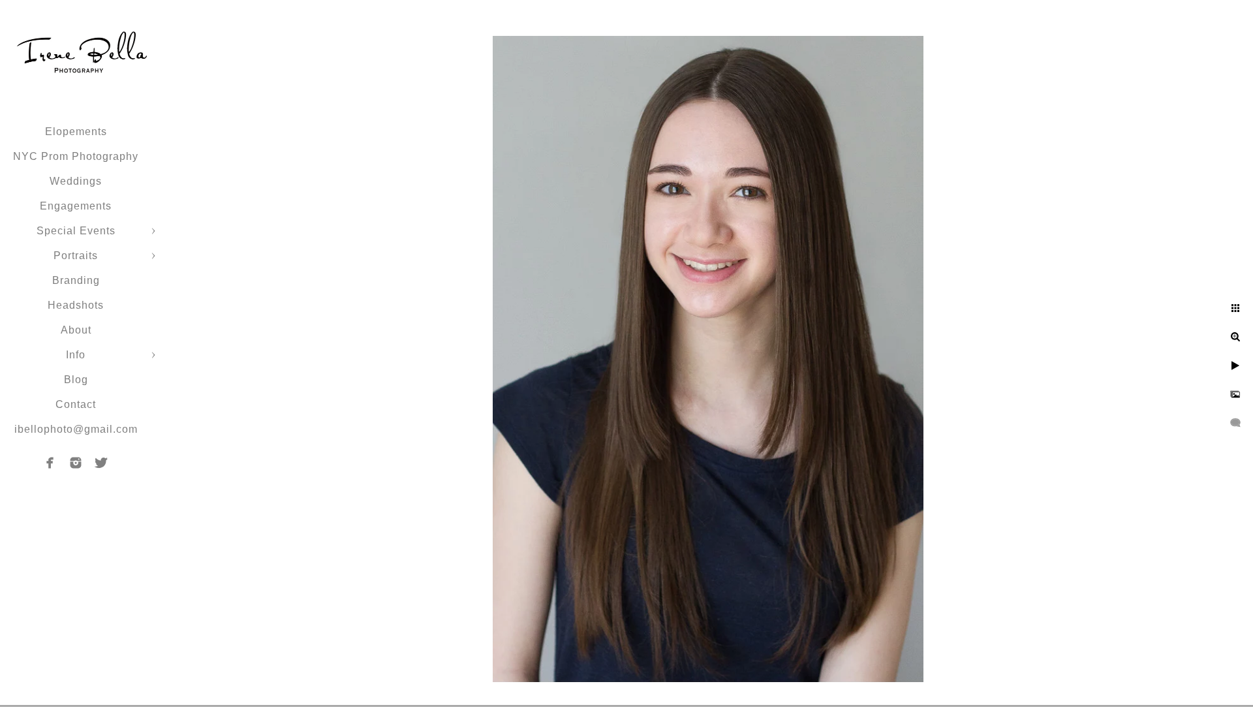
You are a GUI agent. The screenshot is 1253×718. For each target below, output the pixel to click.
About (76, 330)
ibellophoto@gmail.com (76, 429)
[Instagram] (76, 463)
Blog (76, 379)
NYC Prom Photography (75, 156)
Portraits (76, 255)
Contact (75, 404)
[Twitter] (101, 463)
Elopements (76, 131)
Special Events (76, 230)
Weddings (76, 181)
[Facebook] (50, 463)
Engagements (76, 205)
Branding (76, 280)
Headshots (76, 305)
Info (75, 354)
